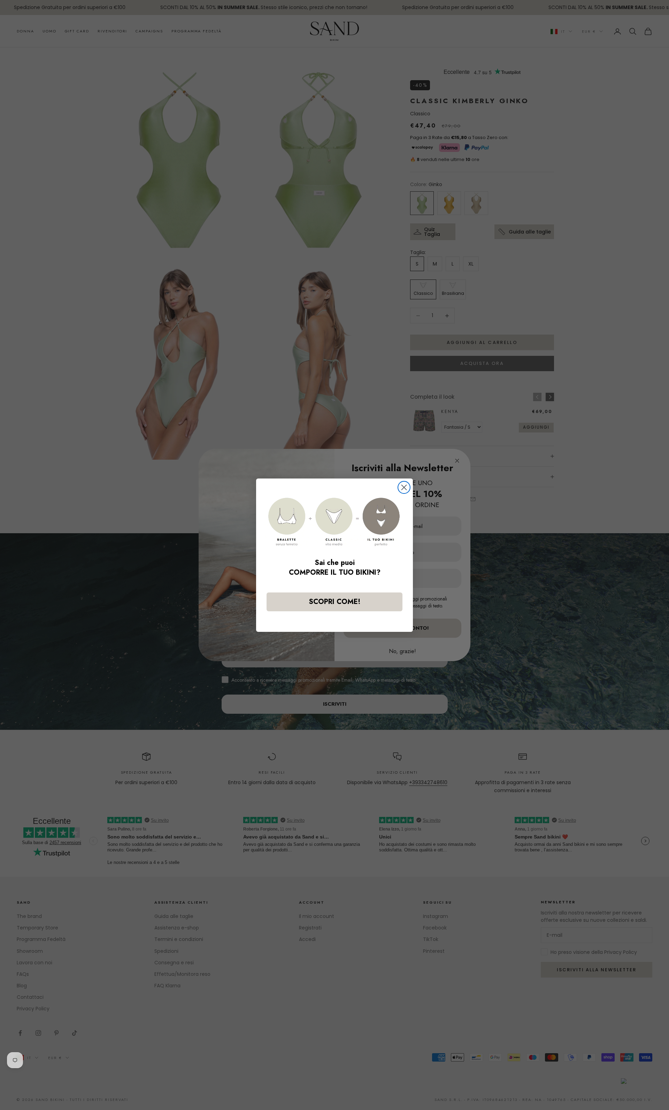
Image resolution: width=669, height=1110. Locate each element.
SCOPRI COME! (335, 602)
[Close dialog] (404, 487)
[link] (334, 522)
